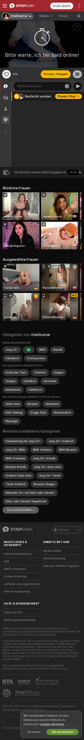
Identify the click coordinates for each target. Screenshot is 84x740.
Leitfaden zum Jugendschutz (22, 584)
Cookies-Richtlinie (52, 724)
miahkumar (40, 334)
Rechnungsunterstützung (19, 619)
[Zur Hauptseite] (25, 5)
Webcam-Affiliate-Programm (61, 565)
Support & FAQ (13, 612)
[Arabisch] (28, 349)
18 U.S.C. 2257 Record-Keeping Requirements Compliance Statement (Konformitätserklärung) (39, 708)
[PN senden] (77, 74)
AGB (6, 561)
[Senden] (77, 86)
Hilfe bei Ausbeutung (17, 591)
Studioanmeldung (54, 558)
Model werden (52, 550)
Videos (46, 16)
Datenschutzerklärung (17, 553)
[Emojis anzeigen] (67, 86)
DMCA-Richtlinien (15, 568)
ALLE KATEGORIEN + (20, 510)
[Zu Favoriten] (6, 74)
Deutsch (63, 529)
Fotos (66, 16)
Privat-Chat (67, 96)
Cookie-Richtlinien (15, 576)
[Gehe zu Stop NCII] (27, 693)
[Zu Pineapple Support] (7, 693)
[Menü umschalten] (4, 6)
